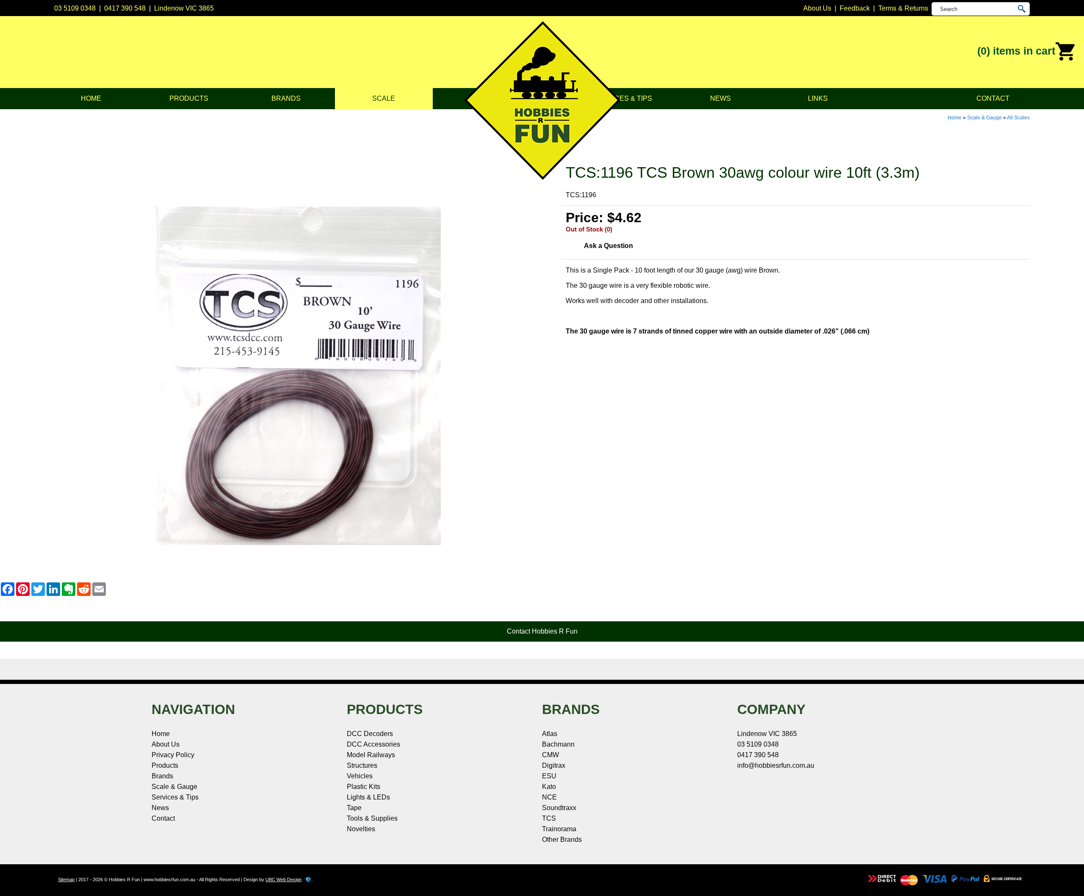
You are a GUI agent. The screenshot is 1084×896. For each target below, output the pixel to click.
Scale (383, 98)
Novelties (361, 829)
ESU (549, 776)
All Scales (1018, 118)
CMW (550, 754)
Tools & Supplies (372, 818)
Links (818, 98)
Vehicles (360, 776)
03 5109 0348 (75, 8)
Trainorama (559, 829)
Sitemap (66, 879)
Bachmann (558, 744)
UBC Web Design (283, 879)
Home (91, 98)
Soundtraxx (559, 807)
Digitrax (553, 765)
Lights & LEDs (368, 797)
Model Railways (371, 754)
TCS (549, 818)
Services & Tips (623, 98)
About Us (166, 744)
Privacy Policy (173, 754)
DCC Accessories (373, 744)
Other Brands (562, 839)
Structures (362, 765)
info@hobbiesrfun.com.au (775, 765)
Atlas (549, 733)
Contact (992, 98)
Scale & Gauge (984, 118)
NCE (549, 797)
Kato (549, 786)
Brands (286, 98)
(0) (1016, 51)
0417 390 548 (125, 8)
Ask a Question (608, 245)
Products (188, 98)
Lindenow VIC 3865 (184, 8)
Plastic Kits (363, 786)
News (720, 98)
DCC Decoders (370, 733)
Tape (354, 807)
